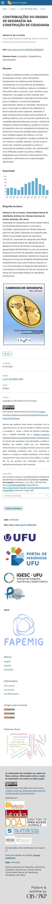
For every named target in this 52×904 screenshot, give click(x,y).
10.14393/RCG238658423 (16, 485)
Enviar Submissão (13, 508)
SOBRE (41, 778)
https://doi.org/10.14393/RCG (22, 525)
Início (5, 9)
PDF (8, 354)
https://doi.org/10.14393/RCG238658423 (25, 49)
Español (7, 665)
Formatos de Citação (13, 496)
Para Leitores (9, 686)
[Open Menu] (2, 2)
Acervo (13, 9)
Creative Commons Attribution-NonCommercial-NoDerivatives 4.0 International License (25, 415)
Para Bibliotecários (11, 694)
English (7, 661)
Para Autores (9, 690)
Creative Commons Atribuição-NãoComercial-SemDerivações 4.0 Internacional (25, 792)
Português (8, 669)
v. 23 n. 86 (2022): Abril (28, 9)
